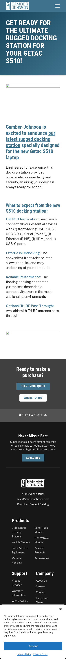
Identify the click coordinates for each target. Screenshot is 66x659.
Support (19, 573)
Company (45, 573)
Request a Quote (31, 415)
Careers (40, 586)
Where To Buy (33, 398)
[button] (60, 609)
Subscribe (33, 458)
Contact (40, 592)
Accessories (41, 558)
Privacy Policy (24, 654)
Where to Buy (20, 600)
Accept (33, 646)
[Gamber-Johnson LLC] (17, 6)
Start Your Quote (33, 386)
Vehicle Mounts (21, 542)
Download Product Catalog (33, 504)
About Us (41, 580)
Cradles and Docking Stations (19, 532)
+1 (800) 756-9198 (33, 493)
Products (20, 520)
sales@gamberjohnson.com (33, 499)
